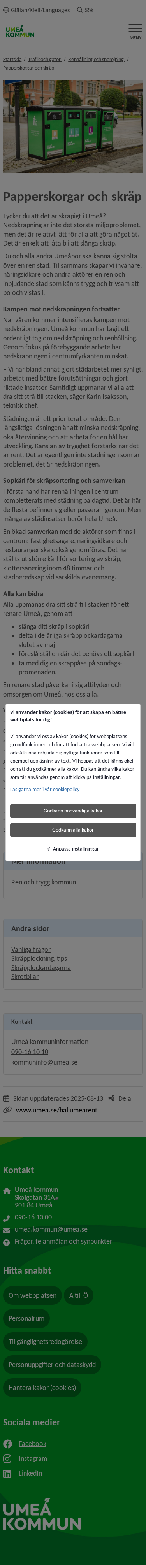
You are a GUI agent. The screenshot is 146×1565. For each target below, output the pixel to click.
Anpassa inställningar (76, 849)
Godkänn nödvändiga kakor (73, 810)
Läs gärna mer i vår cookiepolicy (44, 789)
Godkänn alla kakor (73, 829)
